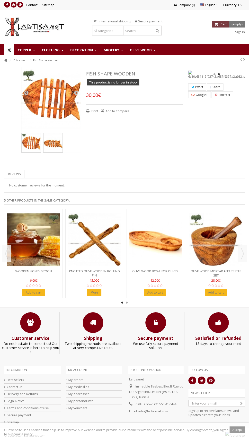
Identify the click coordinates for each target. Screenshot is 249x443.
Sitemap (48, 5)
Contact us (14, 387)
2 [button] (219, 74)
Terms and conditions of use (28, 408)
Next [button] (242, 253)
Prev (26, 92)
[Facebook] (7, 5)
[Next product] (244, 60)
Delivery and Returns (22, 394)
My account (78, 370)
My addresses (78, 394)
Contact (31, 5)
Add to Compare (117, 111)
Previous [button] (6, 253)
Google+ (201, 95)
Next (76, 92)
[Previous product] (241, 60)
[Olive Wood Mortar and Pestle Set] (215, 239)
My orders (75, 380)
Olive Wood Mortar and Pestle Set (216, 273)
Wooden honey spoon (33, 271)
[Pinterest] (20, 5)
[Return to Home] (5, 60)
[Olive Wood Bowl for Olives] (155, 239)
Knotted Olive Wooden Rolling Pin (94, 273)
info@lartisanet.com (153, 411)
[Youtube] (14, 5)
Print (94, 111)
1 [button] (214, 74)
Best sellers (15, 380)
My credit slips (78, 387)
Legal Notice (16, 401)
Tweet (198, 87)
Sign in (239, 32)
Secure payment (19, 415)
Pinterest (223, 95)
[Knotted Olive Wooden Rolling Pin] (94, 239)
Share (216, 87)
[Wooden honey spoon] (33, 239)
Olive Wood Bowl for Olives (155, 271)
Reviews (14, 174)
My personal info (80, 401)
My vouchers (77, 408)
